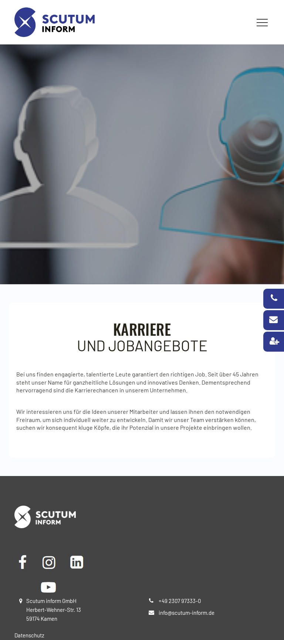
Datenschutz (29, 635)
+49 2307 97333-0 (180, 600)
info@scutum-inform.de (186, 612)
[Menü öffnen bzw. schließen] (262, 22)
